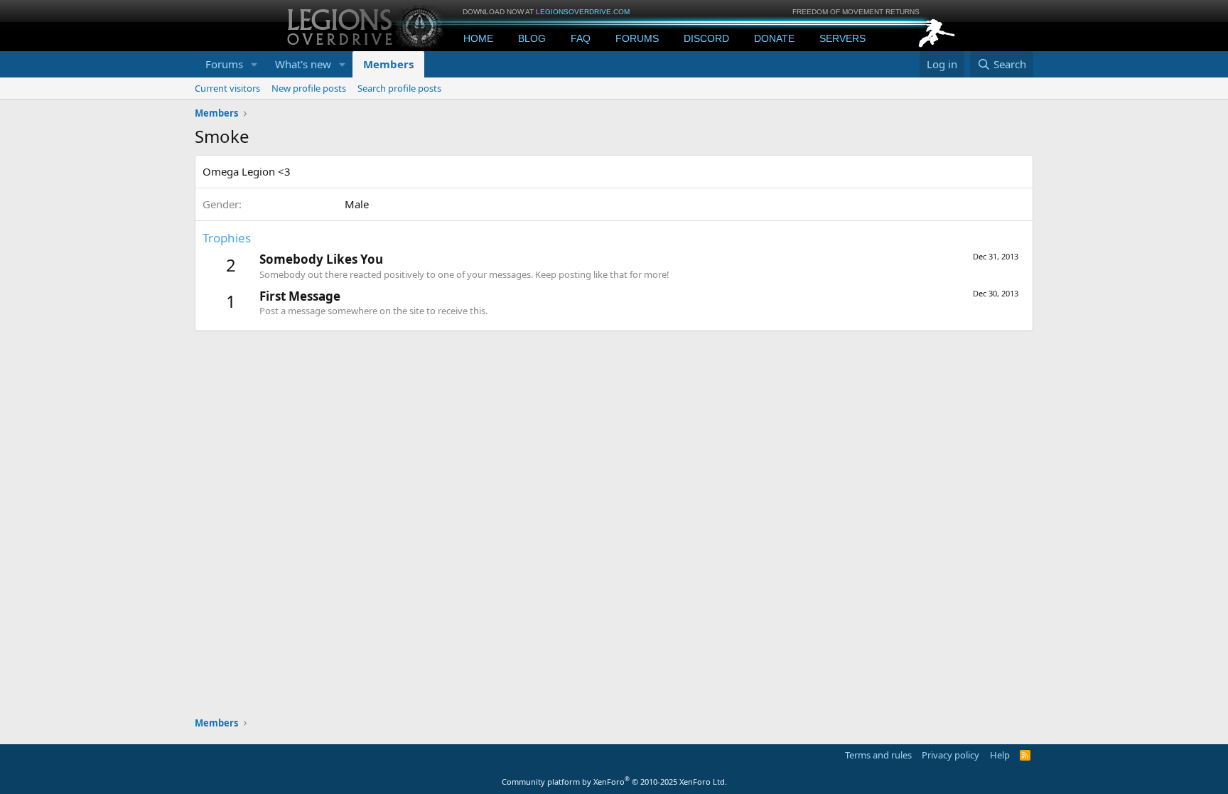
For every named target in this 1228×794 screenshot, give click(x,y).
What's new (303, 64)
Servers (842, 38)
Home (478, 38)
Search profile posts (399, 88)
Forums (637, 38)
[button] (254, 64)
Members (388, 64)
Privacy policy (950, 755)
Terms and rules (878, 755)
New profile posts (308, 88)
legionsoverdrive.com (583, 12)
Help (1000, 755)
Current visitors (227, 88)
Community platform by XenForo (614, 781)
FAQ (581, 38)
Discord (706, 38)
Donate (774, 38)
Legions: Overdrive (366, 25)
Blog (532, 38)
